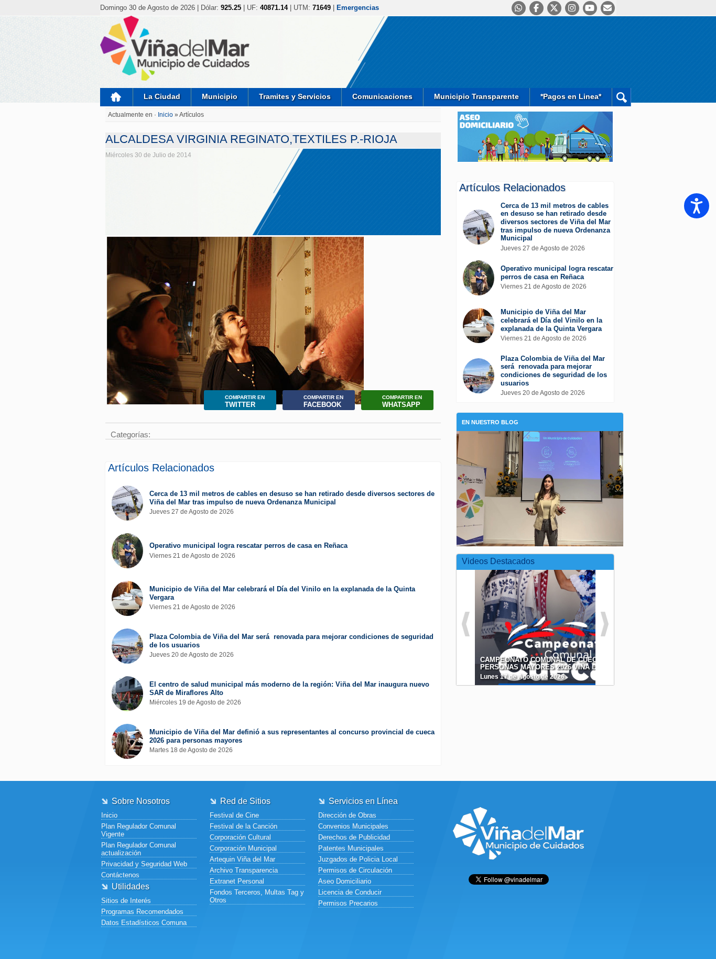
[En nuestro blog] (540, 447)
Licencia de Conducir (350, 892)
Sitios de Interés (126, 901)
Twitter (245, 401)
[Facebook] (536, 8)
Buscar (621, 97)
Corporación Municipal (243, 848)
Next (353, 336)
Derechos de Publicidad (354, 837)
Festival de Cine (234, 815)
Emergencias (358, 8)
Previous (117, 336)
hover (554, 619)
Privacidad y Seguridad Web (144, 864)
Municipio (219, 96)
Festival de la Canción (243, 826)
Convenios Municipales (353, 826)
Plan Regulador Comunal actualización (138, 849)
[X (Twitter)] (554, 8)
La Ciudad (162, 96)
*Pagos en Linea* (570, 96)
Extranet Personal (237, 881)
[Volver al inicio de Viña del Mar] (518, 868)
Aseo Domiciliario (344, 881)
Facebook (323, 401)
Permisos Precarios (348, 903)
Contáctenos (120, 875)
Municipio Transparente (476, 96)
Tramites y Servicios (295, 96)
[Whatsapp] (519, 8)
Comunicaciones (382, 96)
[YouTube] (590, 8)
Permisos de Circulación (355, 870)
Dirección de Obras (347, 815)
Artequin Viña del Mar (242, 859)
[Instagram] (572, 8)
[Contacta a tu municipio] (608, 8)
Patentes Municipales (351, 848)
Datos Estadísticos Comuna (144, 923)
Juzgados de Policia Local (358, 859)
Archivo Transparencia (244, 870)
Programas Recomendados (142, 912)
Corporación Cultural (240, 837)
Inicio (116, 97)
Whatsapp (402, 401)
